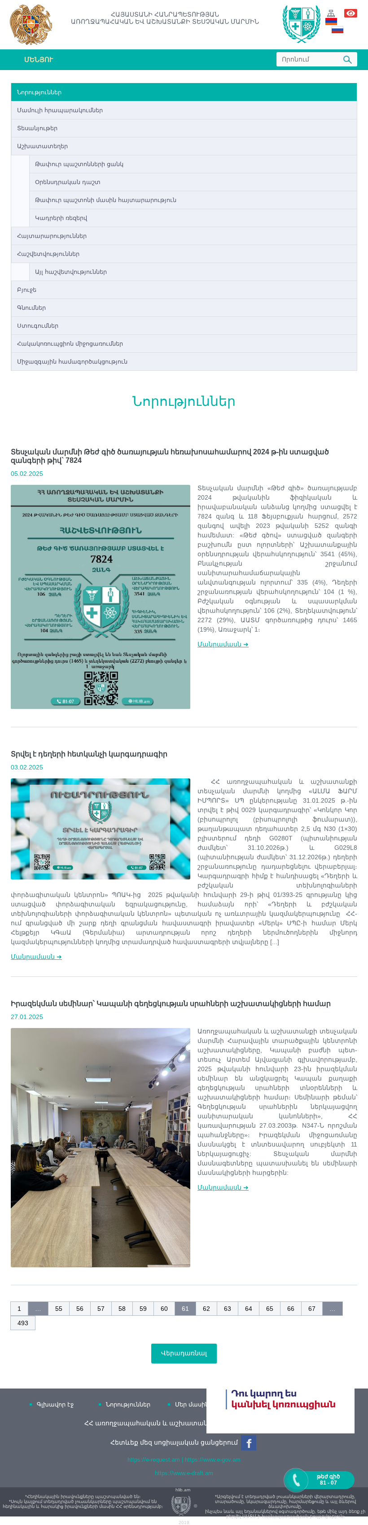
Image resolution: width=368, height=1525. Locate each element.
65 (269, 1308)
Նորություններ (39, 92)
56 (79, 1308)
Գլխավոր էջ (55, 1404)
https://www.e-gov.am (213, 1459)
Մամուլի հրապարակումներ (60, 110)
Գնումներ (31, 307)
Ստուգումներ (37, 325)
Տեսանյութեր (37, 128)
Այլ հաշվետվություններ (71, 271)
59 (143, 1308)
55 (58, 1308)
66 (290, 1308)
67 (311, 1308)
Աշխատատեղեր (42, 146)
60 (164, 1308)
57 (101, 1308)
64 (248, 1308)
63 (227, 1308)
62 (206, 1308)
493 (23, 1323)
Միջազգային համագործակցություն (72, 361)
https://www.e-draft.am (184, 1473)
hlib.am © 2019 (186, 1506)
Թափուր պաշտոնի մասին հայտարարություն (105, 200)
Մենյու (38, 59)
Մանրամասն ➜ (223, 644)
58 (122, 1308)
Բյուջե (26, 289)
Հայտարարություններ (52, 236)
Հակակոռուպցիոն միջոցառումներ (70, 343)
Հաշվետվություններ (48, 254)
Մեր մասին (192, 1404)
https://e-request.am (153, 1459)
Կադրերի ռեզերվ (61, 218)
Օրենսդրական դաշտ (68, 182)
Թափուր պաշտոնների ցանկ (79, 164)
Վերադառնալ (184, 1353)
